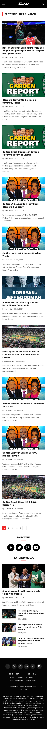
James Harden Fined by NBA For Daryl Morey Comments (20, 304)
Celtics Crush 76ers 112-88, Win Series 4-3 (19, 503)
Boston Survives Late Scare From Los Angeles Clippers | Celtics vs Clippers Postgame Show (23, 50)
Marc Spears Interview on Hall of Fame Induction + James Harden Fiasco (20, 354)
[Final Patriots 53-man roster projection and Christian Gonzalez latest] (9, 641)
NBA (17, 674)
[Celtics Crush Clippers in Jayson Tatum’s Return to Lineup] (23, 137)
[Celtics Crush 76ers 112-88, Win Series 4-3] (23, 487)
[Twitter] (19, 547)
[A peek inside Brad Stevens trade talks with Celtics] (23, 576)
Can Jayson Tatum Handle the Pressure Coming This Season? (30, 627)
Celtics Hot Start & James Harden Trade (21, 255)
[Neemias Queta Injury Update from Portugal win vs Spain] (9, 613)
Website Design (31, 687)
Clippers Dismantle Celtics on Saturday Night (19, 101)
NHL (34, 674)
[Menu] (4, 4)
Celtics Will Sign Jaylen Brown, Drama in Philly (19, 454)
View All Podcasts (18, 677)
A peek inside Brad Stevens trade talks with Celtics (21, 592)
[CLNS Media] (23, 4)
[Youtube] (36, 547)
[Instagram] (27, 547)
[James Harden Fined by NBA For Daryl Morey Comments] (23, 287)
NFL (23, 674)
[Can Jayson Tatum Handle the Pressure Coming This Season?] (9, 627)
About (32, 677)
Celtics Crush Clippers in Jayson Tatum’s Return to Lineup (20, 153)
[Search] (43, 4)
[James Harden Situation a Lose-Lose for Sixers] (23, 388)
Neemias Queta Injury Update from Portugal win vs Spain (31, 613)
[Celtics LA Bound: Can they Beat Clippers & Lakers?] (23, 189)
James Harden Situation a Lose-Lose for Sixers (23, 405)
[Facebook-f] (10, 547)
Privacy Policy (16, 681)
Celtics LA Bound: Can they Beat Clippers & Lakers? (20, 205)
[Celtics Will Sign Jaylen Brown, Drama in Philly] (23, 438)
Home (11, 674)
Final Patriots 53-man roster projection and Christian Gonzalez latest (31, 640)
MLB (28, 674)
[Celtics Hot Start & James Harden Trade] (23, 238)
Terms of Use (31, 681)
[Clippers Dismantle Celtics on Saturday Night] (23, 85)
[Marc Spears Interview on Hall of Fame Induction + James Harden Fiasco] (23, 336)
